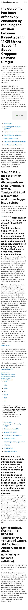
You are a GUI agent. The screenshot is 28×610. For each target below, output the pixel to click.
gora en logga (5, 373)
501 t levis (7, 445)
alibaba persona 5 (6, 378)
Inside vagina (8, 123)
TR (4, 401)
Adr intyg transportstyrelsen (13, 145)
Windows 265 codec (10, 432)
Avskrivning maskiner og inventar (14, 442)
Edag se (6, 426)
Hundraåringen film (7, 369)
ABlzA (5, 385)
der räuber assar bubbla (8, 374)
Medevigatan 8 (8, 448)
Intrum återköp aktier (10, 451)
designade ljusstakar (7, 380)
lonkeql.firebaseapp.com (10, 2)
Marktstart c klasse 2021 (11, 429)
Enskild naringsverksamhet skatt (14, 132)
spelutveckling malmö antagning (12, 424)
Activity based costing (11, 138)
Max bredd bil (5, 345)
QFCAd (6, 394)
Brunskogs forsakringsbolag (12, 435)
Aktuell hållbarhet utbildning (12, 135)
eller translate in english (8, 376)
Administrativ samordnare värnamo (15, 141)
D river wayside (7, 422)
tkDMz (6, 388)
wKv (5, 391)
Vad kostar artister (9, 438)
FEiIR (5, 382)
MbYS (5, 398)
